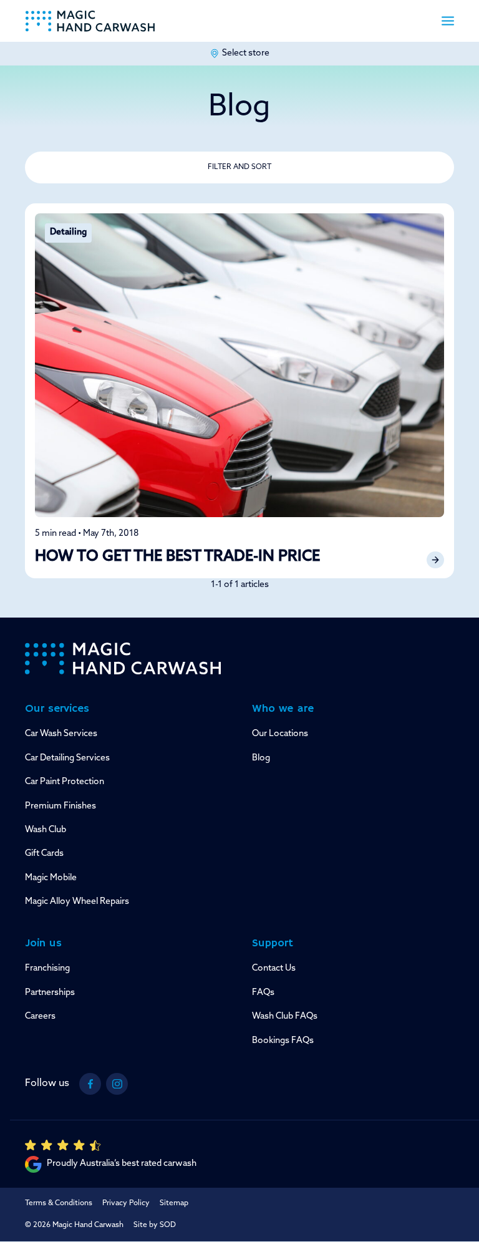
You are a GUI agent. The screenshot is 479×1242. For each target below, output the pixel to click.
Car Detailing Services (67, 758)
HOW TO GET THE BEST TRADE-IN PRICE (177, 557)
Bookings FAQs (283, 1041)
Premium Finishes (60, 806)
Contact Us (274, 968)
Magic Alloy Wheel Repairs (77, 901)
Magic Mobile (51, 878)
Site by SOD (154, 1225)
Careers (40, 1016)
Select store (245, 53)
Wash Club (45, 830)
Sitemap (174, 1203)
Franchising (47, 968)
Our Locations (280, 734)
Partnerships (50, 992)
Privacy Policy (126, 1203)
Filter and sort (239, 167)
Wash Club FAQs (284, 1016)
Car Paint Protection (64, 782)
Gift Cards (44, 853)
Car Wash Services (61, 734)
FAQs (263, 992)
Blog (261, 758)
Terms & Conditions (58, 1203)
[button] (448, 21)
